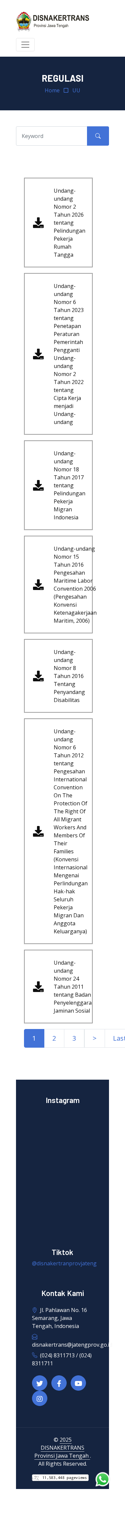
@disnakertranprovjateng (64, 1263)
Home (52, 90)
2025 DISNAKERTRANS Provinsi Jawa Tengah (62, 1447)
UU (76, 90)
